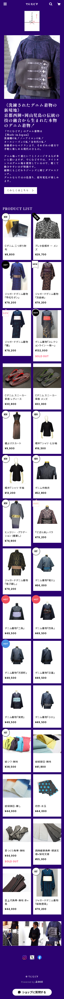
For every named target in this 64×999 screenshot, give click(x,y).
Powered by (28, 982)
